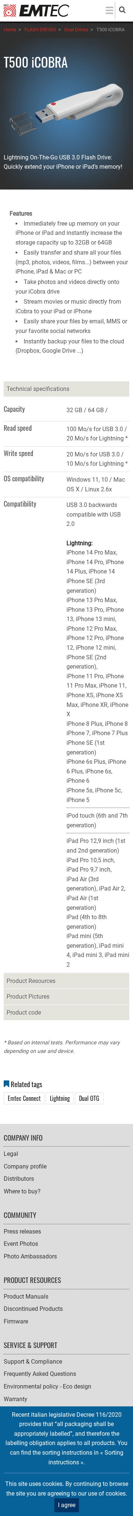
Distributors (19, 1178)
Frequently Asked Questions (40, 1373)
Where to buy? (22, 1191)
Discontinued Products (33, 1308)
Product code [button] (24, 1012)
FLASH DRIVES (40, 29)
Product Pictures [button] (28, 996)
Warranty (15, 1399)
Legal (11, 1153)
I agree (66, 1505)
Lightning (60, 1098)
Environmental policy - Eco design (47, 1386)
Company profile (25, 1166)
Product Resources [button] (31, 981)
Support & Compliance (33, 1361)
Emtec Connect (24, 1098)
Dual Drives (76, 29)
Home (10, 29)
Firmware (16, 1321)
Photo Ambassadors (30, 1256)
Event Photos (21, 1243)
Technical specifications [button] (38, 388)
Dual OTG (89, 1098)
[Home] (36, 10)
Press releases (22, 1231)
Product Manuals (26, 1296)
